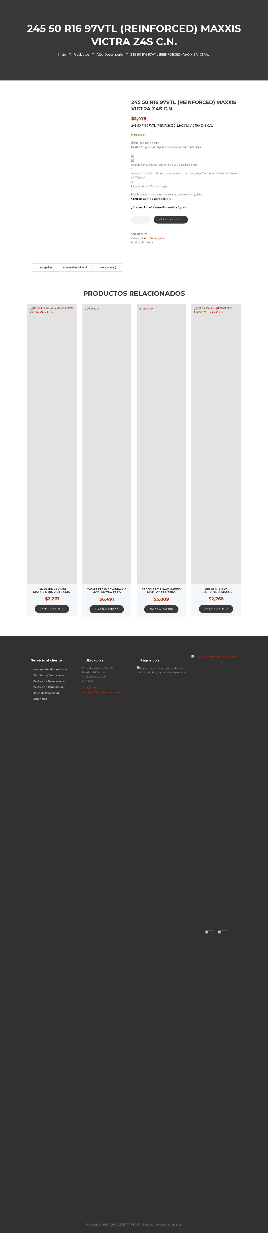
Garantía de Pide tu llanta (50, 670)
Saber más (40, 699)
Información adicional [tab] (75, 268)
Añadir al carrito (170, 219)
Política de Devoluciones (49, 681)
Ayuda (182, 207)
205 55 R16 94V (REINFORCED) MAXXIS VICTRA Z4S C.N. (216, 592)
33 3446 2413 (89, 688)
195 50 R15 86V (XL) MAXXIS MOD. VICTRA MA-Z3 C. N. (52, 592)
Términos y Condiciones (49, 675)
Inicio (62, 55)
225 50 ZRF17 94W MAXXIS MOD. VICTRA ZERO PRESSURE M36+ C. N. (161, 592)
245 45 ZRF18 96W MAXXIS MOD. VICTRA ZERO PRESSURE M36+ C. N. (106, 592)
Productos (81, 55)
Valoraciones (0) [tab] (107, 268)
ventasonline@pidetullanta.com (101, 692)
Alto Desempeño (109, 55)
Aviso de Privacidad (46, 693)
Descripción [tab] (45, 268)
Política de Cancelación (48, 687)
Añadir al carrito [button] (52, 608)
